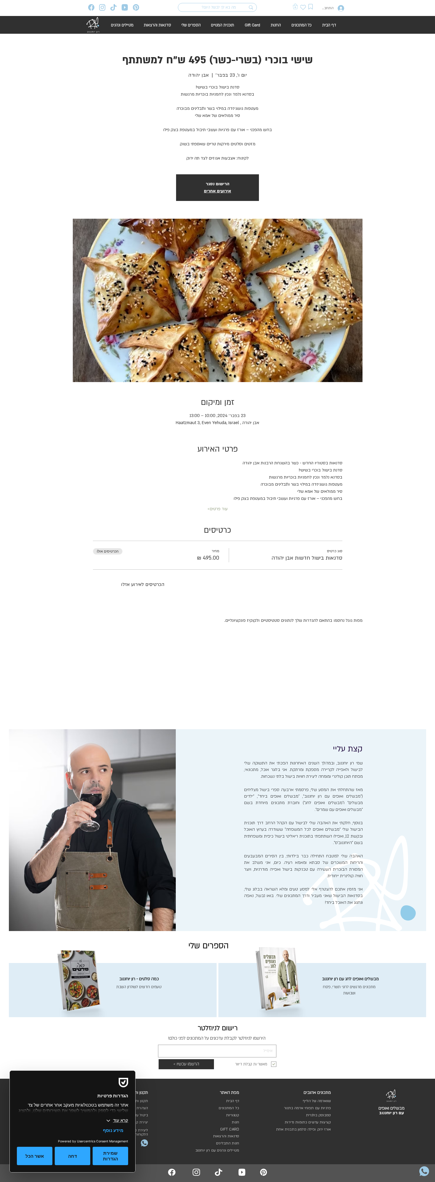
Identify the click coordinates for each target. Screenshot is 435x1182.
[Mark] (310, 6)
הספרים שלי (208, 946)
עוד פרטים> (217, 509)
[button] (295, 6)
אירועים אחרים (217, 191)
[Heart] (303, 7)
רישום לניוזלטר (218, 1028)
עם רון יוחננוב (391, 1113)
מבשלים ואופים (391, 1108)
